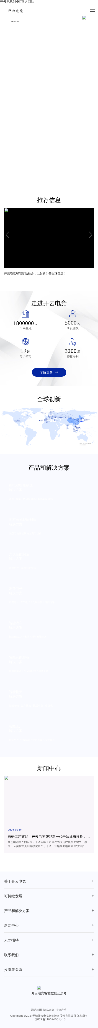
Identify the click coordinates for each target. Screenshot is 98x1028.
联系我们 (11, 955)
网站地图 (36, 1009)
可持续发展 (13, 896)
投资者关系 (13, 970)
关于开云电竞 (15, 881)
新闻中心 (11, 925)
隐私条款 (48, 1009)
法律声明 (61, 1009)
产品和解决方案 (17, 911)
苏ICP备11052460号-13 (50, 1019)
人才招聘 (11, 940)
